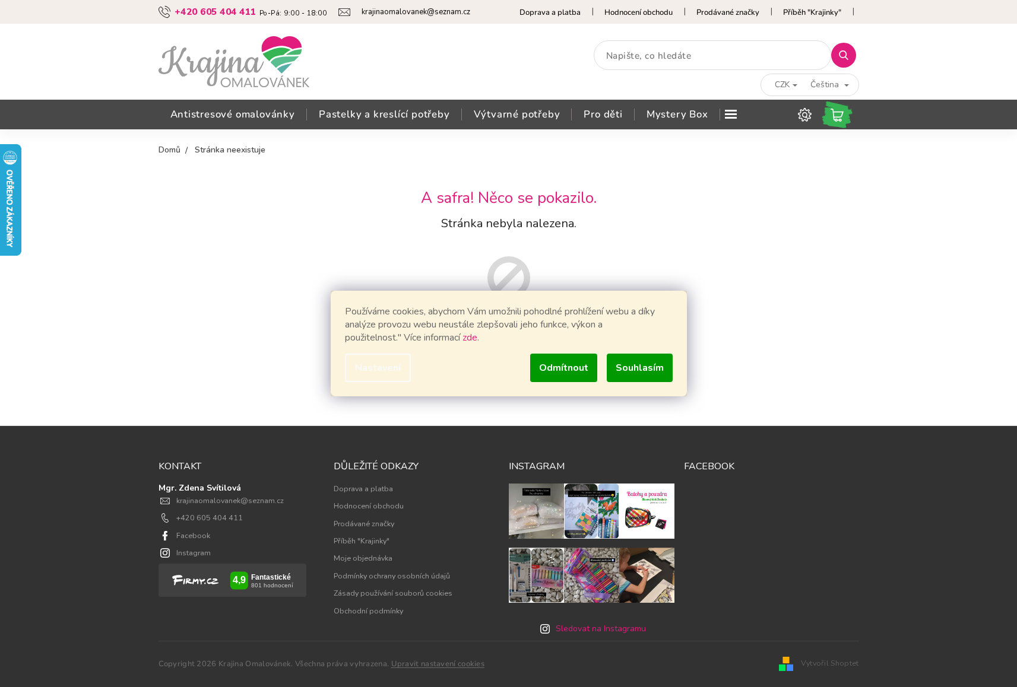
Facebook (193, 535)
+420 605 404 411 (209, 518)
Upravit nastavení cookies (438, 664)
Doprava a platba (550, 12)
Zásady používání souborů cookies (393, 593)
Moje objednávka (363, 558)
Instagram (193, 553)
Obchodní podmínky (368, 611)
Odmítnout (563, 367)
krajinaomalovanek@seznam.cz (230, 500)
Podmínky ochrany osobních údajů (392, 576)
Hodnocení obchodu (638, 12)
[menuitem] (233, 114)
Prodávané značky (727, 12)
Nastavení (378, 367)
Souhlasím (640, 367)
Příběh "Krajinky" (812, 12)
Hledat (848, 55)
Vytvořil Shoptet (830, 663)
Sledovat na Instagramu (601, 628)
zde (469, 337)
